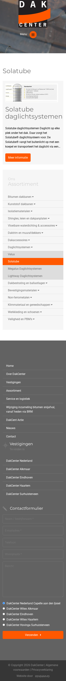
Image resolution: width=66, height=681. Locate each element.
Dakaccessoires (17, 240)
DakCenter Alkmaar (18, 469)
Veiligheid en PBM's (20, 319)
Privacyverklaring (42, 669)
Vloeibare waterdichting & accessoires (31, 225)
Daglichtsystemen (19, 247)
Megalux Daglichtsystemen (25, 268)
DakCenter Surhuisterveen (22, 494)
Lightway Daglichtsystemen (25, 276)
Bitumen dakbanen (19, 196)
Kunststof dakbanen (20, 204)
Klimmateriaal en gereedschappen (29, 304)
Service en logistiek (18, 399)
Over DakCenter (15, 374)
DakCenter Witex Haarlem (22, 619)
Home (10, 365)
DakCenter (37, 665)
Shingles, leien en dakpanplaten (27, 218)
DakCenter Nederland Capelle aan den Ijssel (33, 603)
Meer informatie (18, 157)
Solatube (13, 261)
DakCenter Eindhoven (19, 477)
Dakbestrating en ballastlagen (26, 283)
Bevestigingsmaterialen (22, 290)
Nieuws (10, 428)
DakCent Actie (15, 420)
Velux (11, 254)
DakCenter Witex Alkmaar (22, 608)
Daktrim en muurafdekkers (24, 233)
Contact (11, 436)
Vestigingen (13, 382)
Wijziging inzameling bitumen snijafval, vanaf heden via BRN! (30, 409)
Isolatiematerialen (19, 211)
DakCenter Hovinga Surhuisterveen (28, 625)
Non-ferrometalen (19, 297)
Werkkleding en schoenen (23, 312)
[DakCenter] (34, 14)
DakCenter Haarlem (18, 485)
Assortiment (13, 390)
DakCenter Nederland (19, 460)
